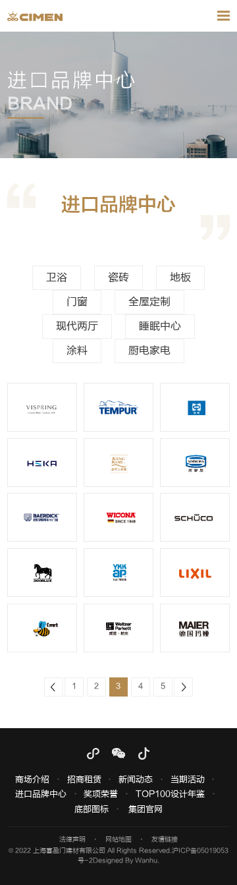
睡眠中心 (160, 326)
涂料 (77, 351)
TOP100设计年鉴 (170, 794)
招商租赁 (84, 780)
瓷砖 (118, 277)
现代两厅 (77, 326)
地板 (180, 277)
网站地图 (118, 839)
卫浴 (56, 277)
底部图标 (91, 809)
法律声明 (72, 839)
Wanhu (146, 861)
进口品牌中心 (40, 794)
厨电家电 (149, 351)
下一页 (183, 687)
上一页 (53, 687)
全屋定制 (149, 302)
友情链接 (164, 839)
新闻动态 (135, 780)
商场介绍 (32, 780)
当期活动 (188, 780)
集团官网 (145, 809)
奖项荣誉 (101, 794)
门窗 (77, 302)
